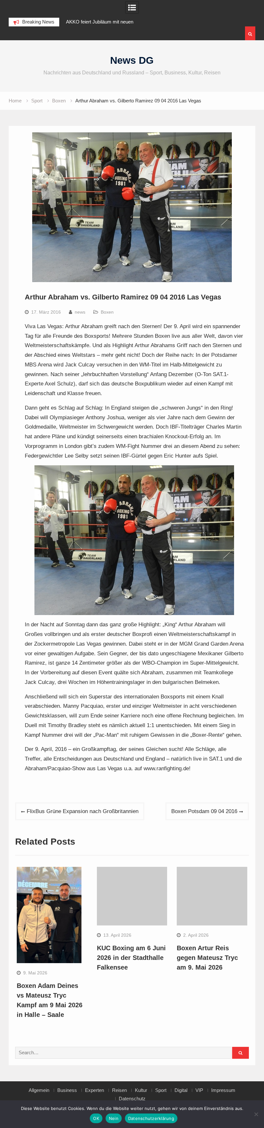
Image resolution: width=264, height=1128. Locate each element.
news (80, 312)
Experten (94, 1090)
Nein (113, 1118)
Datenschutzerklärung (151, 1118)
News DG (132, 60)
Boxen (107, 312)
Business (67, 1090)
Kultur (141, 1090)
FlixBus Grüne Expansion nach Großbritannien (82, 811)
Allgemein (39, 1090)
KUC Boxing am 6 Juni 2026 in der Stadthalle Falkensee (131, 957)
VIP (199, 1090)
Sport (160, 1090)
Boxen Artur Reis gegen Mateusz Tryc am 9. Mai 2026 (207, 957)
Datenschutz (132, 1098)
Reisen (119, 1090)
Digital (180, 1090)
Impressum (223, 1090)
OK (96, 1118)
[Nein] (256, 1114)
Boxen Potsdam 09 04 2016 (204, 811)
